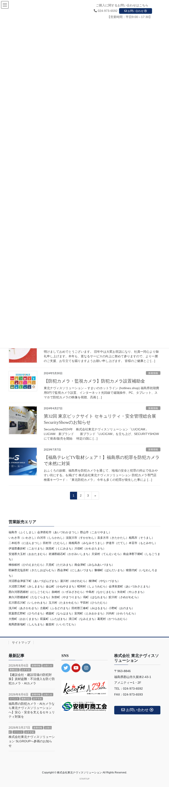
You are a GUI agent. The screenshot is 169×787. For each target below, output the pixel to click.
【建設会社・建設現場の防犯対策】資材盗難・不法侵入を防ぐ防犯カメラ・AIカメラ (32, 679)
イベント (14, 699)
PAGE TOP (161, 759)
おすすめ (25, 670)
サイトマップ (21, 642)
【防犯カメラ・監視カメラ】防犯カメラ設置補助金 (94, 381)
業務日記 (14, 670)
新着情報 (153, 373)
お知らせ (47, 665)
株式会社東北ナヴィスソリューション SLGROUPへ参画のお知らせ (32, 741)
